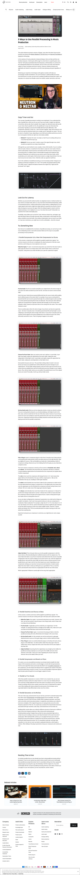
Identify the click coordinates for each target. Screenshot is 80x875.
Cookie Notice (5, 843)
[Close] (78, 871)
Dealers (17, 842)
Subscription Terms (6, 856)
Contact (4, 827)
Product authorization (20, 825)
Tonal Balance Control (33, 844)
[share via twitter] (22, 773)
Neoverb (30, 841)
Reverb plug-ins (31, 854)
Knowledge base (19, 827)
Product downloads (20, 832)
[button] (6, 9)
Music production (40, 46)
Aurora (29, 839)
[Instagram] (57, 834)
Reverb (43, 841)
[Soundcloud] (62, 834)
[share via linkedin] (26, 773)
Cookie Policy (20, 873)
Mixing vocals (69, 9)
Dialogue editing (47, 9)
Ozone (49, 46)
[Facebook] (55, 834)
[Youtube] (59, 834)
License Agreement (6, 849)
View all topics (45, 846)
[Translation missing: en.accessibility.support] (70, 2)
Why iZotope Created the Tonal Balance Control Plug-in (64, 801)
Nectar (29, 834)
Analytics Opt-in (5, 861)
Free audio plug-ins (20, 829)
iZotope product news (58, 9)
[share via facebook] (19, 773)
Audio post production (46, 831)
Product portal (19, 834)
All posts (11, 9)
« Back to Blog (22, 777)
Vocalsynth (30, 836)
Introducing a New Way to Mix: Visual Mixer (40, 801)
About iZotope (5, 825)
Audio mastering (19, 9)
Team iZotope (21, 46)
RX (29, 827)
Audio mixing (29, 9)
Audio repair (37, 9)
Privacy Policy (14, 873)
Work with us (5, 829)
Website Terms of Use (7, 873)
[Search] (68, 2)
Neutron (46, 46)
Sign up (74, 825)
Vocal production (45, 844)
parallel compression (54, 665)
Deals (17, 839)
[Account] (73, 2)
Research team (5, 832)
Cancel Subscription (6, 858)
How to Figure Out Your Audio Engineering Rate (16, 801)
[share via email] (29, 773)
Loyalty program (19, 837)
